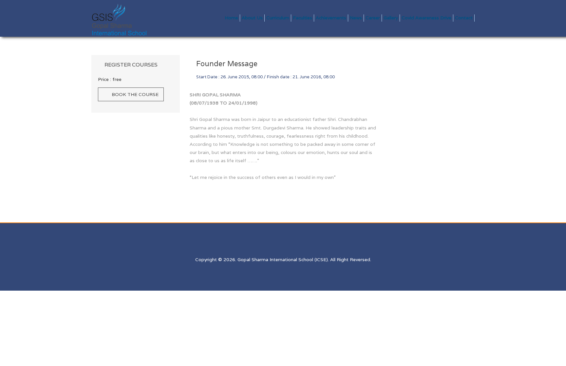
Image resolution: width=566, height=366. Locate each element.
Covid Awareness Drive (426, 18)
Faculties (302, 18)
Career (373, 18)
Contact (464, 18)
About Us (252, 18)
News (356, 18)
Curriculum (277, 18)
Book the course (135, 94)
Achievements (331, 18)
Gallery (391, 18)
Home (231, 18)
